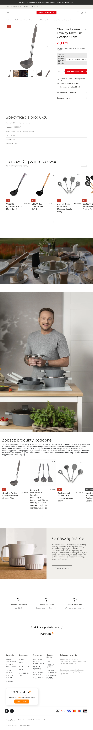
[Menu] (8, 12)
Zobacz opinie (22, 701)
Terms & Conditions (33, 720)
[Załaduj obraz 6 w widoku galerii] (47, 73)
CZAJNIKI (9, 681)
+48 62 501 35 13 (36, 7)
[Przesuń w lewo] (46, 222)
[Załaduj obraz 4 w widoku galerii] (32, 73)
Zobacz (84, 166)
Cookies (21, 720)
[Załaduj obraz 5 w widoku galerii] (40, 73)
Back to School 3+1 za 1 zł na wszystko (25, 20)
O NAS (21, 659)
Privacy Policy (11, 720)
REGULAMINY (38, 678)
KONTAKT (22, 663)
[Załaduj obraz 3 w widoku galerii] (24, 73)
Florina (8, 20)
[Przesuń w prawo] (47, 46)
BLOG (21, 670)
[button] (78, 12)
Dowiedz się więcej (62, 568)
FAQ (48, 661)
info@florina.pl (16, 7)
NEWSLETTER (24, 666)
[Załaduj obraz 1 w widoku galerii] (9, 73)
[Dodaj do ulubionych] (86, 29)
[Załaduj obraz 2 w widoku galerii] (17, 73)
